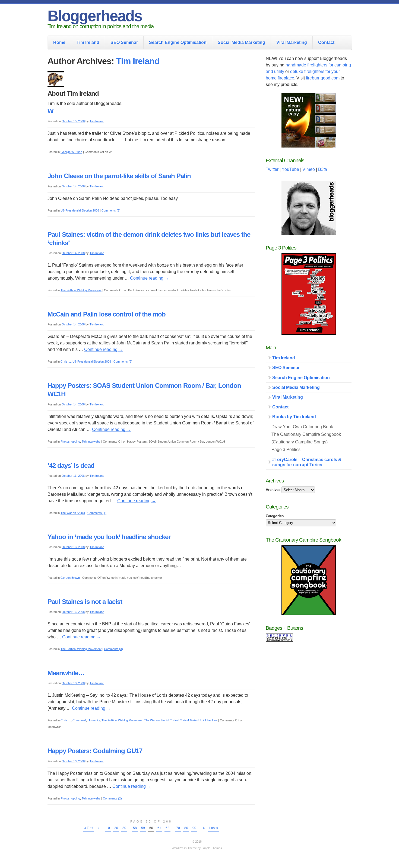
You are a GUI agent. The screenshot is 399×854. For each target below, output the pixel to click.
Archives (273, 490)
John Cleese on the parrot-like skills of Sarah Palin (119, 176)
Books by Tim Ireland (294, 416)
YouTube (290, 169)
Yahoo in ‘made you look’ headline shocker (108, 536)
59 (143, 828)
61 (159, 828)
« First (88, 828)
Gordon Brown (70, 577)
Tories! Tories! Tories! (184, 720)
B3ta (322, 169)
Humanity (94, 720)
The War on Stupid (73, 512)
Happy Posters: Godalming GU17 (94, 750)
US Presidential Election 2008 (80, 210)
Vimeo (308, 169)
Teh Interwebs (91, 441)
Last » (213, 828)
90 (194, 828)
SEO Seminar (124, 42)
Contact (326, 42)
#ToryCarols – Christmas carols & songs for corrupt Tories (306, 462)
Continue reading (149, 278)
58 (135, 828)
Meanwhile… (65, 673)
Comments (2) (122, 361)
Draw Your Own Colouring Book (302, 426)
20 (116, 828)
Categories (275, 516)
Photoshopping (70, 441)
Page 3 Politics (285, 449)
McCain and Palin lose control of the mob (106, 314)
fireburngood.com (323, 78)
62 (167, 828)
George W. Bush (71, 151)
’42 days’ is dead (70, 465)
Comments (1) (111, 210)
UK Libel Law (208, 720)
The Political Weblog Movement (81, 290)
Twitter (272, 169)
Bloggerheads (94, 15)
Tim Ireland (88, 42)
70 (178, 828)
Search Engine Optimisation (178, 42)
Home (59, 42)
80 (186, 828)
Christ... (66, 361)
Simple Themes (212, 848)
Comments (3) (113, 649)
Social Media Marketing (241, 42)
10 (108, 828)
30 (124, 828)
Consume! (79, 720)
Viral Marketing (291, 42)
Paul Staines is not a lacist (84, 601)
